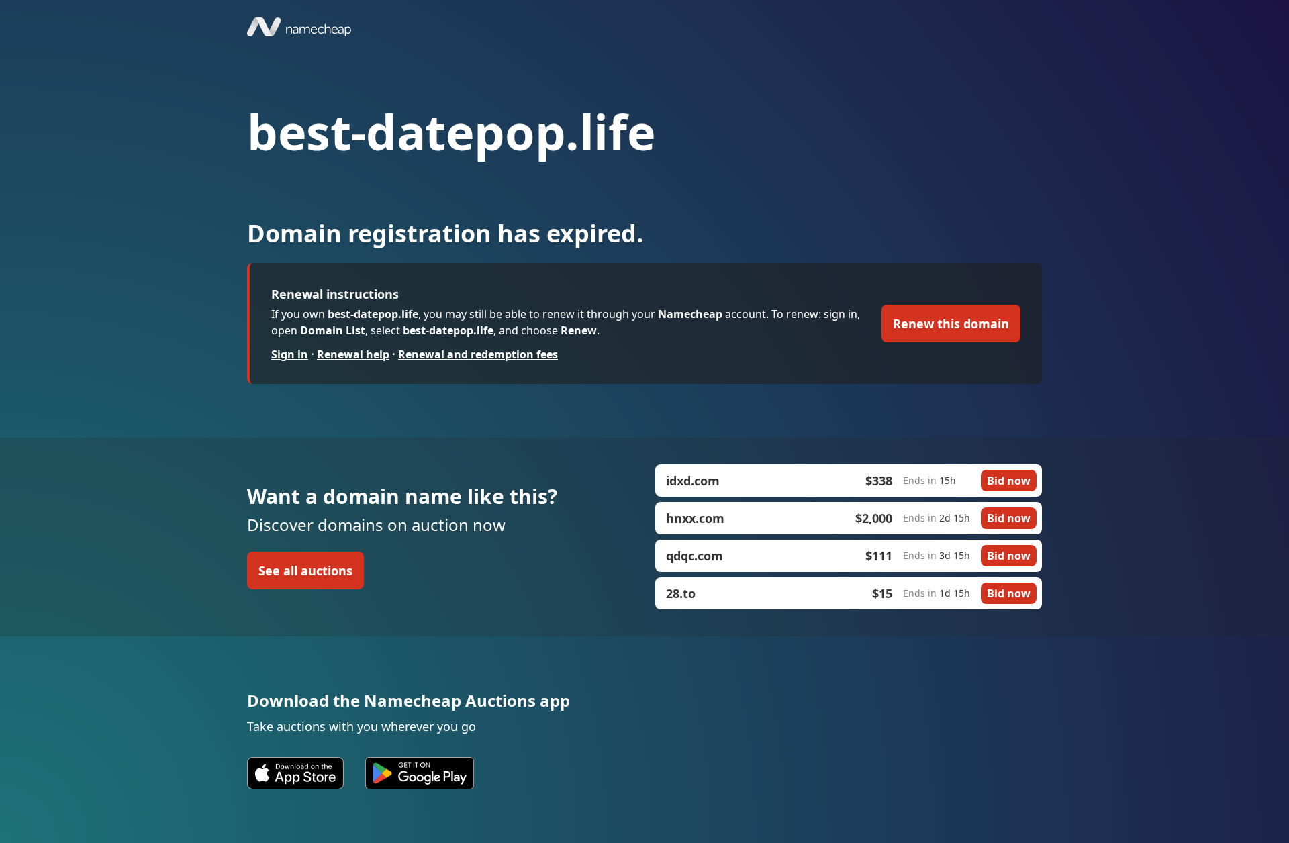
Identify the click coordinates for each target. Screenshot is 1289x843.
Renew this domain (951, 323)
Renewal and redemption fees (478, 354)
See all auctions (305, 570)
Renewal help (353, 354)
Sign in (289, 354)
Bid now (1009, 480)
